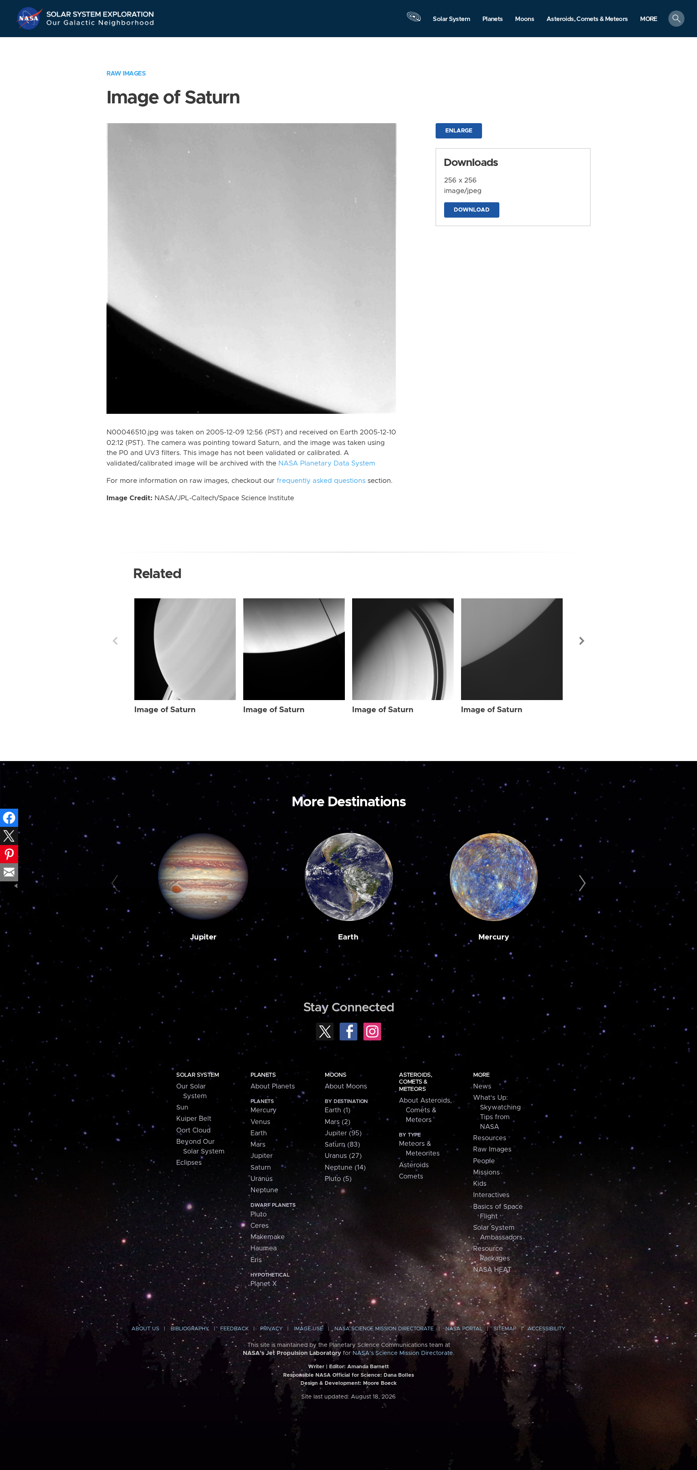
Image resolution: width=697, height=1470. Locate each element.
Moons (335, 1075)
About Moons (346, 1086)
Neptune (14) (345, 1167)
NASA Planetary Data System (326, 463)
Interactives (491, 1195)
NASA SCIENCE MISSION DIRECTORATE (384, 1329)
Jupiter (203, 937)
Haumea (263, 1248)
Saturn (260, 1167)
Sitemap (505, 1329)
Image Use (308, 1329)
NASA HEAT (492, 1270)
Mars (257, 1144)
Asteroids (414, 1165)
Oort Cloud (193, 1130)
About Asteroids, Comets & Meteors (425, 1110)
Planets (262, 1075)
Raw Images (126, 74)
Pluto (258, 1214)
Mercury (493, 937)
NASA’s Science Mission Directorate (403, 1353)
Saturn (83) (342, 1144)
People (484, 1161)
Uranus (261, 1179)
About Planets (272, 1086)
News (482, 1086)
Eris (256, 1260)
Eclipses (189, 1163)
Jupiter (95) (343, 1133)
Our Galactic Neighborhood (100, 24)
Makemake (267, 1237)
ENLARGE (458, 131)
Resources (489, 1138)
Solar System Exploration (100, 12)
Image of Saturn (165, 710)
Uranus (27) (343, 1156)
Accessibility (547, 1329)
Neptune (264, 1190)
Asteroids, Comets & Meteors (415, 1082)
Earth (348, 937)
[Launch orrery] (414, 20)
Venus (260, 1122)
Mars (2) (338, 1122)
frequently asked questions (321, 480)
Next (582, 641)
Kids (479, 1184)
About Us (145, 1329)
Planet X (263, 1284)
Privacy (271, 1329)
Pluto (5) (338, 1179)
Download (472, 210)
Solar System (197, 1075)
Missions (486, 1172)
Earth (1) (338, 1110)
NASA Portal (463, 1329)
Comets (411, 1176)
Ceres (259, 1226)
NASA (30, 18)
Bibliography (190, 1329)
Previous (115, 641)
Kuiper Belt (193, 1119)
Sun (182, 1107)
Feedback (234, 1329)
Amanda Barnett (368, 1366)
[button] (649, 19)
